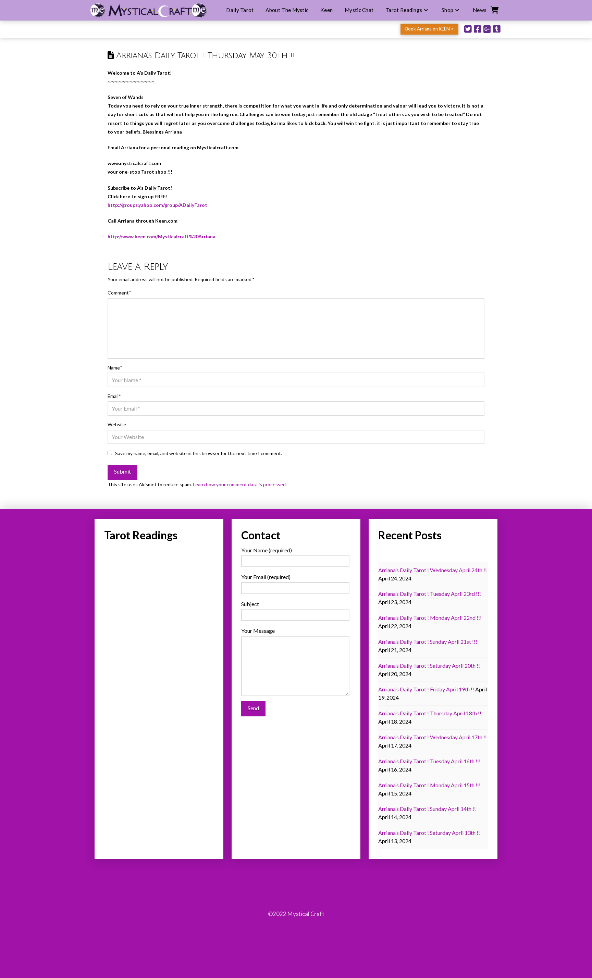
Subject (250, 604)
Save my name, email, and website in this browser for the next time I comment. (198, 453)
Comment (119, 293)
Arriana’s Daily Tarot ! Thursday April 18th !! (429, 713)
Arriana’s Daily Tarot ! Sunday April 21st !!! (427, 641)
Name (115, 368)
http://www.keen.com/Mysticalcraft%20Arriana (161, 236)
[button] (494, 10)
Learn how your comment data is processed (239, 484)
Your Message (258, 630)
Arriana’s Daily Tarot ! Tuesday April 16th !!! (429, 761)
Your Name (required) (266, 550)
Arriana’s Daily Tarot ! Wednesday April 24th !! (432, 570)
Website (117, 424)
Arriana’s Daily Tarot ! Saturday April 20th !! (429, 665)
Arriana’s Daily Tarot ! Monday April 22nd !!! (430, 617)
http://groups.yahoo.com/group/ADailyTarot (157, 205)
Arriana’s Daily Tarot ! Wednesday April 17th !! (432, 737)
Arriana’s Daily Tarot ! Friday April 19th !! (426, 689)
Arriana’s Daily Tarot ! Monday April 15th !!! (429, 785)
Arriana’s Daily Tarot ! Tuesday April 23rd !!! (429, 593)
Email (114, 396)
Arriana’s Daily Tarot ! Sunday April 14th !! (427, 808)
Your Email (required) (266, 577)
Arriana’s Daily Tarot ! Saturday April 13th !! (429, 832)
